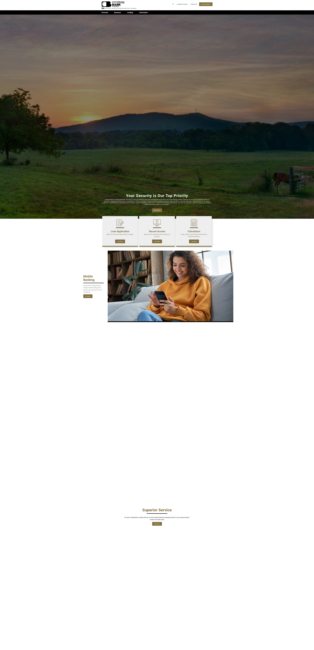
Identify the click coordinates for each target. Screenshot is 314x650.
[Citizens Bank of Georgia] (126, 4)
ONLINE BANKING (205, 4)
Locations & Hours (182, 4)
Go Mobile (87, 296)
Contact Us (194, 4)
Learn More (157, 210)
